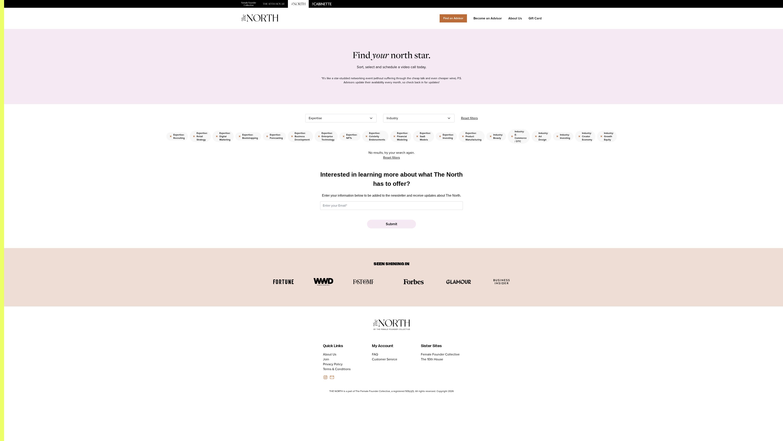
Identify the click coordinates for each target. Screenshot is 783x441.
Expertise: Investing (446, 136)
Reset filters (469, 118)
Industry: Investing (563, 136)
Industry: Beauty (496, 136)
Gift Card (535, 18)
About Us (515, 18)
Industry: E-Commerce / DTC (519, 136)
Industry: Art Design (541, 136)
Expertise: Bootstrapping (248, 136)
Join (326, 359)
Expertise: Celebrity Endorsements (375, 136)
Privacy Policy (333, 364)
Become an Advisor (487, 18)
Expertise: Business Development (300, 136)
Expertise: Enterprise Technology (326, 136)
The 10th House (432, 359)
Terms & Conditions (337, 369)
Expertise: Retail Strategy (200, 136)
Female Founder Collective (440, 354)
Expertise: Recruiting (177, 136)
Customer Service (384, 359)
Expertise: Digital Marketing (223, 136)
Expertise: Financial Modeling (400, 136)
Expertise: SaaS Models (423, 136)
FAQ (375, 354)
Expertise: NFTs (350, 136)
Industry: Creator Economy (585, 136)
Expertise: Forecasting (274, 136)
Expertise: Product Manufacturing (471, 136)
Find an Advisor (453, 18)
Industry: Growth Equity (607, 136)
